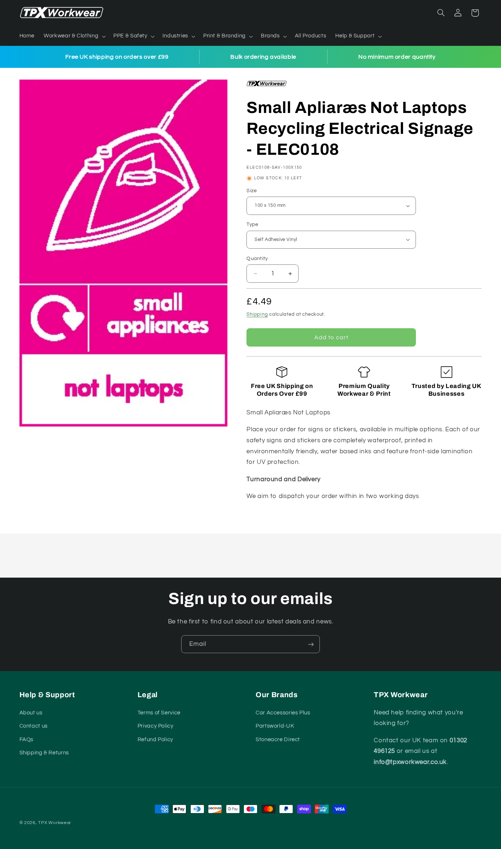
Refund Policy (155, 739)
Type (252, 224)
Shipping (257, 314)
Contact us (33, 726)
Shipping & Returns (44, 752)
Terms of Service (159, 713)
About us (31, 713)
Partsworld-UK (275, 726)
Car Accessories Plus (283, 713)
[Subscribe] (311, 644)
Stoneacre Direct (278, 739)
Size (251, 190)
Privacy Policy (155, 726)
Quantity (257, 258)
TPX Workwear (54, 823)
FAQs (26, 739)
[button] (74, 36)
